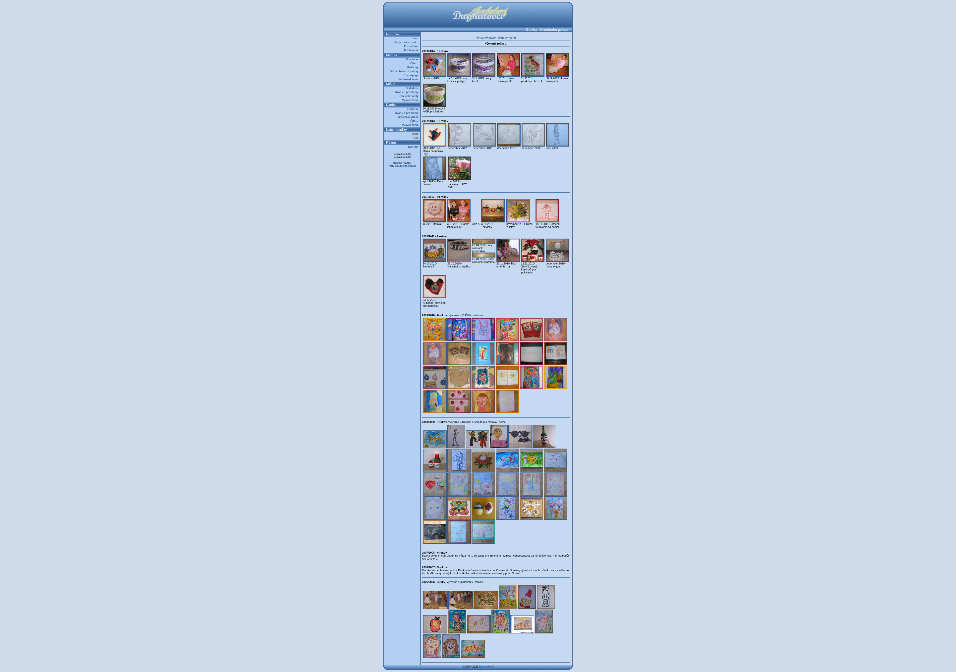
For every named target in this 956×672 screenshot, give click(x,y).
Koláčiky (413, 67)
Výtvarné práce (486, 37)
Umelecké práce (409, 116)
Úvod (416, 38)
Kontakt (414, 146)
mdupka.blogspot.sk (402, 165)
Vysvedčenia (411, 100)
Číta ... (415, 63)
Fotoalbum (412, 46)
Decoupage (412, 75)
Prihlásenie (412, 50)
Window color (507, 37)
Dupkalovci (486, 666)
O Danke (413, 108)
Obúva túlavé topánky (405, 71)
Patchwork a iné (409, 79)
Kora (416, 133)
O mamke (413, 59)
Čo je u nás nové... (407, 42)
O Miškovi (413, 88)
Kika (416, 137)
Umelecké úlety (409, 96)
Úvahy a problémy (407, 92)
